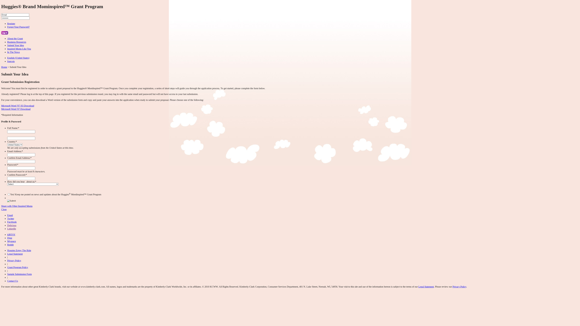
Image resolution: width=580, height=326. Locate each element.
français (11, 61)
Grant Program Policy (17, 267)
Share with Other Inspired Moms (16, 206)
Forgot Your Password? (18, 27)
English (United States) (18, 58)
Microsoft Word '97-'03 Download (17, 105)
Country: (12, 141)
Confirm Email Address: (19, 158)
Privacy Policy (14, 260)
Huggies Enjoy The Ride (19, 250)
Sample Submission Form (19, 274)
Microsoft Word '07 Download (16, 109)
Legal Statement (15, 254)
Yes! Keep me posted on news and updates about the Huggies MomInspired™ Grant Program (55, 194)
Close (4, 209)
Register (11, 23)
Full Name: (13, 128)
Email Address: (15, 151)
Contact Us (12, 281)
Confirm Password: (17, 175)
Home (4, 67)
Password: (12, 164)
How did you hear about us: (21, 181)
